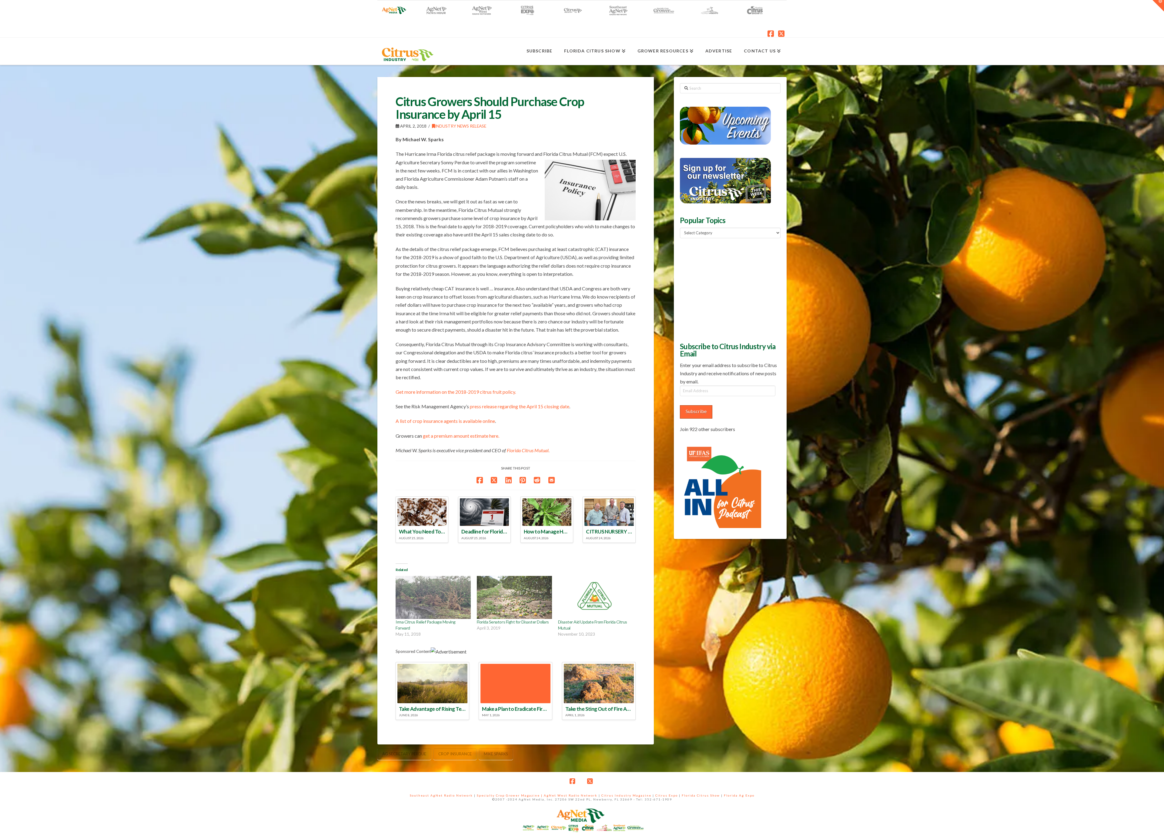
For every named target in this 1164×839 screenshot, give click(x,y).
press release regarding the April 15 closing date (519, 406)
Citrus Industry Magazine (626, 795)
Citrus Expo (666, 795)
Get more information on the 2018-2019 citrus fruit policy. (456, 392)
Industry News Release (460, 126)
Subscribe (696, 411)
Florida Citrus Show (701, 795)
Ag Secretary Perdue (404, 753)
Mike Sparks (496, 753)
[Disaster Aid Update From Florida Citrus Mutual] (595, 597)
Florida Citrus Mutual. (528, 450)
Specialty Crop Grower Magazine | (510, 795)
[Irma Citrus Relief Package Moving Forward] (433, 597)
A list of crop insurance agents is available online (445, 421)
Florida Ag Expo (739, 795)
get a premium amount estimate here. (461, 436)
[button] (1158, 6)
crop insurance (455, 753)
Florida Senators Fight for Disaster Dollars (513, 621)
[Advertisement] (725, 289)
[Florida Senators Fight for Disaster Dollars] (514, 597)
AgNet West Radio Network (570, 795)
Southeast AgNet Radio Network (441, 795)
